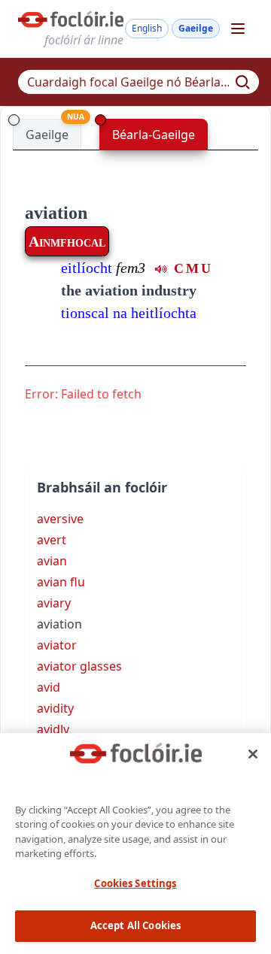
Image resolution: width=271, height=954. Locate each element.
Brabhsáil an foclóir (102, 487)
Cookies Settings (135, 883)
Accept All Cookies (135, 925)
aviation (56, 213)
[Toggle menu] (238, 29)
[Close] (252, 754)
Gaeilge (195, 28)
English (147, 28)
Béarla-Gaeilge (153, 134)
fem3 (130, 267)
